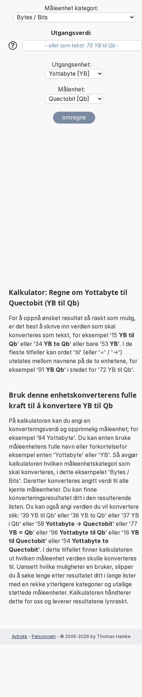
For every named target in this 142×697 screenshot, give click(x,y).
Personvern (44, 636)
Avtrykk (19, 636)
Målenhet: (71, 89)
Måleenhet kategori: (71, 8)
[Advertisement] (71, 206)
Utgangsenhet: (71, 64)
